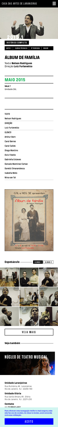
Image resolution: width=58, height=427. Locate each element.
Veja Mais (29, 332)
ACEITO (29, 421)
